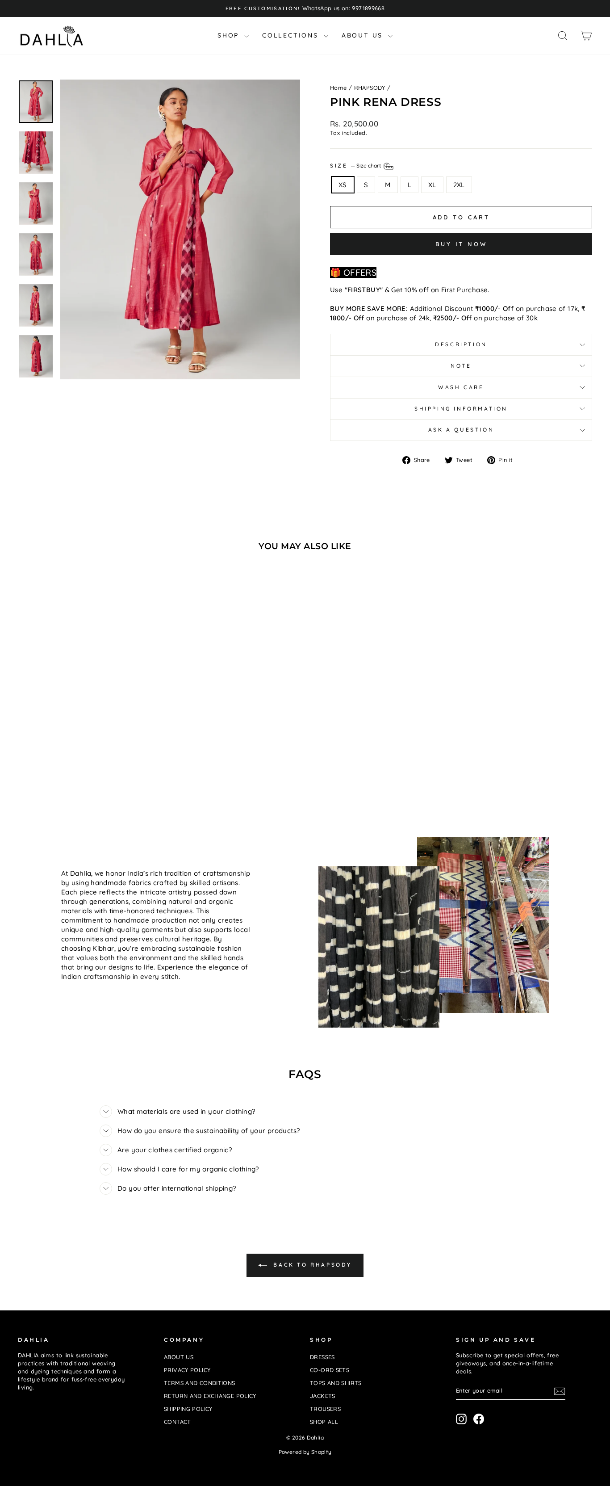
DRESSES (322, 1356)
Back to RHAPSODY (311, 1264)
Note (461, 365)
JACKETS (322, 1395)
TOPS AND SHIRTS (336, 1382)
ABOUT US (364, 35)
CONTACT (177, 1421)
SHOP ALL (324, 1421)
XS (342, 185)
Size (356, 165)
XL (432, 185)
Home (338, 87)
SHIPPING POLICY (188, 1408)
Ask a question (461, 429)
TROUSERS (325, 1408)
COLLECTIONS (292, 35)
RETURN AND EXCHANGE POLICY (210, 1395)
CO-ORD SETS (329, 1369)
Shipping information (461, 408)
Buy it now (461, 244)
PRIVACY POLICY (187, 1369)
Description (461, 344)
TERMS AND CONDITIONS (199, 1382)
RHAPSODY (369, 87)
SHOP (229, 35)
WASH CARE (461, 387)
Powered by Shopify (305, 1451)
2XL (459, 185)
